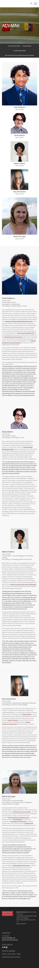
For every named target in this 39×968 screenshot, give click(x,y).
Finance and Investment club (25, 333)
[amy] (19, 179)
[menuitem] (30, 3)
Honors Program (13, 720)
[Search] (30, 3)
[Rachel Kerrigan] (19, 216)
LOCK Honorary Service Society (13, 337)
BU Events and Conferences (18, 821)
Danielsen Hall (29, 823)
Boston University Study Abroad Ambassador (23, 584)
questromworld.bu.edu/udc (10, 940)
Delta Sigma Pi (27, 714)
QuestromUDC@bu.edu (8, 938)
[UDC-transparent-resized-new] (16, 3)
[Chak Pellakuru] (19, 83)
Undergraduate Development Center (18, 817)
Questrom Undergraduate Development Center (19, 321)
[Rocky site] (19, 123)
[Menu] (34, 3)
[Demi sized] (19, 151)
